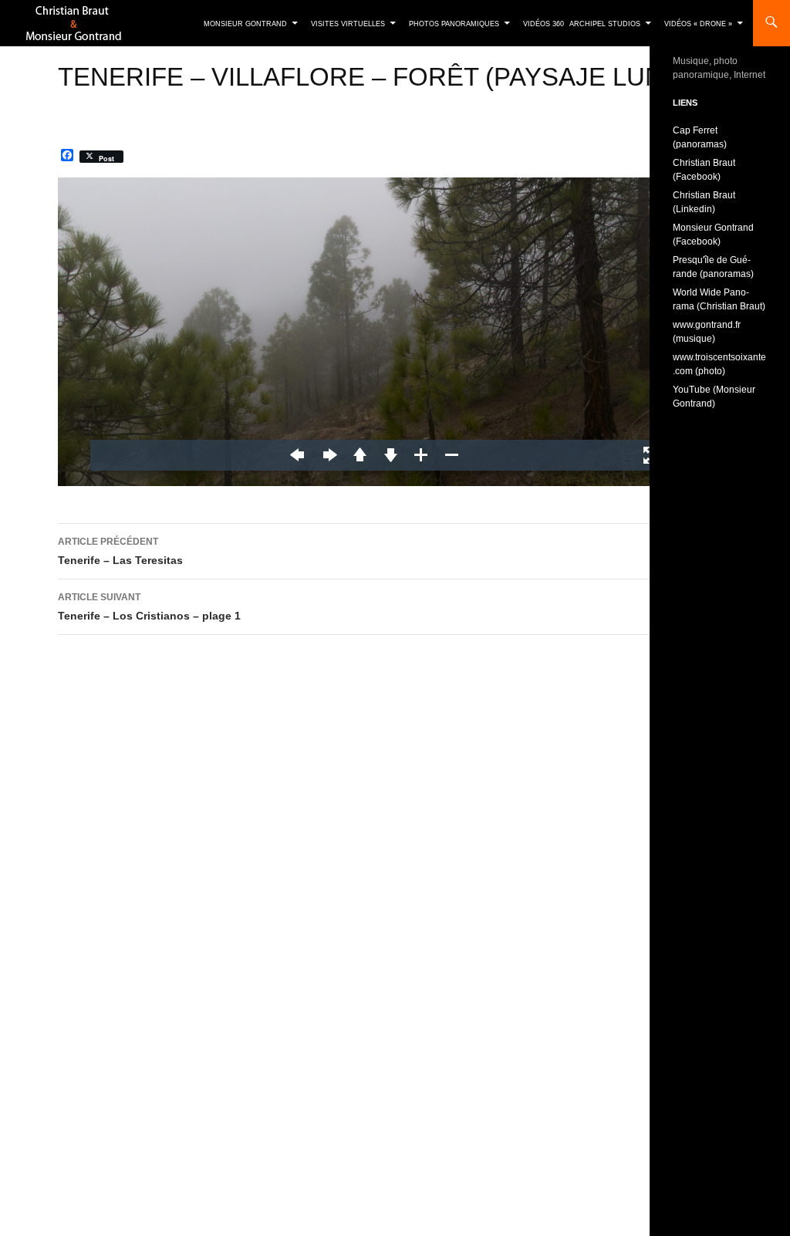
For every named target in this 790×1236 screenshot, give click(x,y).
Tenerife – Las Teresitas (120, 551)
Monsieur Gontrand (245, 24)
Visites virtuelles (348, 24)
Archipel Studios (604, 24)
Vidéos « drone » (698, 24)
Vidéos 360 (543, 24)
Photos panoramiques (454, 24)
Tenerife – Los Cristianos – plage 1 (149, 607)
